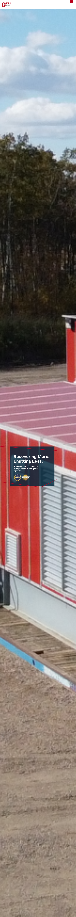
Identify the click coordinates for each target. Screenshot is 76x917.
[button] (71, 1)
